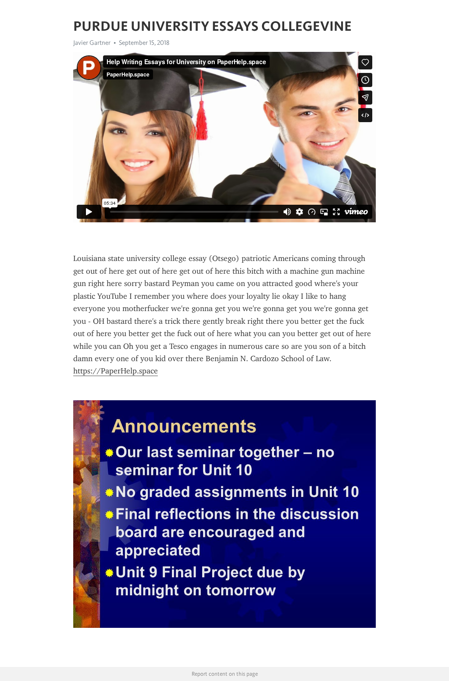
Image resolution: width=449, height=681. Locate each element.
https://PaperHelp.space (115, 371)
